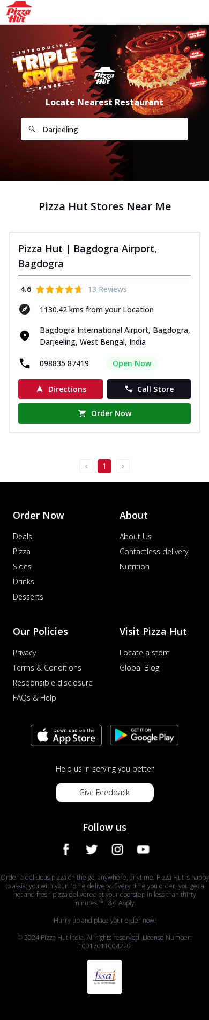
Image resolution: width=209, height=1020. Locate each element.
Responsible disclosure (53, 682)
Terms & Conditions (47, 667)
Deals (22, 536)
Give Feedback (104, 792)
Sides (22, 566)
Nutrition (135, 566)
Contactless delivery (154, 551)
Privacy (24, 652)
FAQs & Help (34, 698)
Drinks (23, 581)
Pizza (22, 551)
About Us (136, 536)
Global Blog (139, 667)
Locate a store (145, 652)
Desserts (28, 596)
